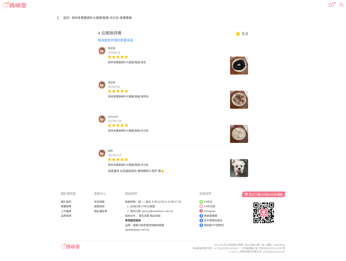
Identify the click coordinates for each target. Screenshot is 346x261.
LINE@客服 (148, 206)
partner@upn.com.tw (137, 229)
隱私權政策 (100, 211)
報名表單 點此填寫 (150, 215)
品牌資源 (66, 215)
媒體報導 (66, 206)
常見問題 (99, 201)
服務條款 (99, 206)
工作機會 (66, 211)
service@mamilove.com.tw (157, 211)
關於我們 (66, 201)
